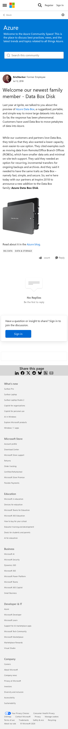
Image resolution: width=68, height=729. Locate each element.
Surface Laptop (10, 394)
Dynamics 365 (10, 565)
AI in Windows (10, 416)
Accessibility (9, 697)
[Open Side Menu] (5, 5)
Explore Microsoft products (15, 422)
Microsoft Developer (12, 614)
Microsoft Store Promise (14, 477)
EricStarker (19, 77)
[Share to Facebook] (22, 372)
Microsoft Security (12, 559)
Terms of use (9, 720)
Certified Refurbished (13, 471)
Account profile (10, 444)
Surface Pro (9, 388)
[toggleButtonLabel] (63, 14)
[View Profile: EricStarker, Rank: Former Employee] (7, 78)
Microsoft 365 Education (14, 515)
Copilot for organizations (14, 405)
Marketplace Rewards (13, 642)
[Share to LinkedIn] (17, 372)
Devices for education (13, 504)
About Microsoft (11, 669)
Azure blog (33, 244)
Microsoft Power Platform (15, 576)
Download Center (11, 449)
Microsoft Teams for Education (17, 510)
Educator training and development (19, 526)
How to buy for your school (15, 521)
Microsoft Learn (10, 620)
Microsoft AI (9, 554)
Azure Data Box (25, 109)
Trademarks (24, 720)
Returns (7, 460)
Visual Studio (9, 648)
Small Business (10, 593)
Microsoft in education (13, 499)
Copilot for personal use (14, 411)
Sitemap (7, 716)
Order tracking (10, 466)
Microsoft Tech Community (15, 631)
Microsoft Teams (11, 582)
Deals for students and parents (17, 532)
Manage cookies (52, 716)
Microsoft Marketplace (13, 637)
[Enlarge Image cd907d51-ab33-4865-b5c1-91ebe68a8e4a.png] (21, 216)
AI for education (11, 538)
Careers (7, 664)
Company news (10, 675)
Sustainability (10, 703)
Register (49, 5)
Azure (9, 14)
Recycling (52, 720)
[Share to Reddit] (34, 372)
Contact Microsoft (23, 716)
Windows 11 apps (11, 428)
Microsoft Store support (14, 455)
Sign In (60, 5)
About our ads (10, 723)
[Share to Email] (51, 372)
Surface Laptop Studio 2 (14, 400)
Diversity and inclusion (13, 692)
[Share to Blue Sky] (40, 372)
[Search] (40, 5)
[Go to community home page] (12, 5)
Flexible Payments (11, 483)
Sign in (18, 334)
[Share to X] (28, 372)
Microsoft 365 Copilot (13, 587)
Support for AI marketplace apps (17, 625)
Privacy (38, 716)
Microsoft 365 (10, 570)
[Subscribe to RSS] (45, 372)
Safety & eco (38, 720)
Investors (8, 686)
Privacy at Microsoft (12, 681)
